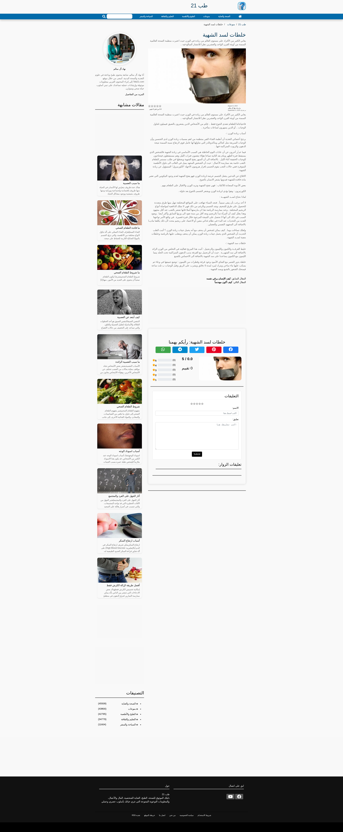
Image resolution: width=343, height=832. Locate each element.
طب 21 (242, 24)
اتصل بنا (162, 815)
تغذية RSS (136, 815)
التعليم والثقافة (167, 16)
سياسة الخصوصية (187, 815)
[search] (104, 16)
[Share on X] (197, 350)
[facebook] (239, 796)
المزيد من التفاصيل (134, 94)
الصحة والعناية (224, 16)
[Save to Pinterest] (213, 350)
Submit (197, 454)
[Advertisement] (197, 305)
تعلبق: (236, 419)
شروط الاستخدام (204, 815)
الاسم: (235, 408)
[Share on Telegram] (180, 350)
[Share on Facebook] (230, 350)
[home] (240, 16)
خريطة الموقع (149, 815)
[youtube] (230, 796)
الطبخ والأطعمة (188, 16)
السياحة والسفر (146, 16)
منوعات (206, 16)
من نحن (172, 815)
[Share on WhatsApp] (163, 350)
